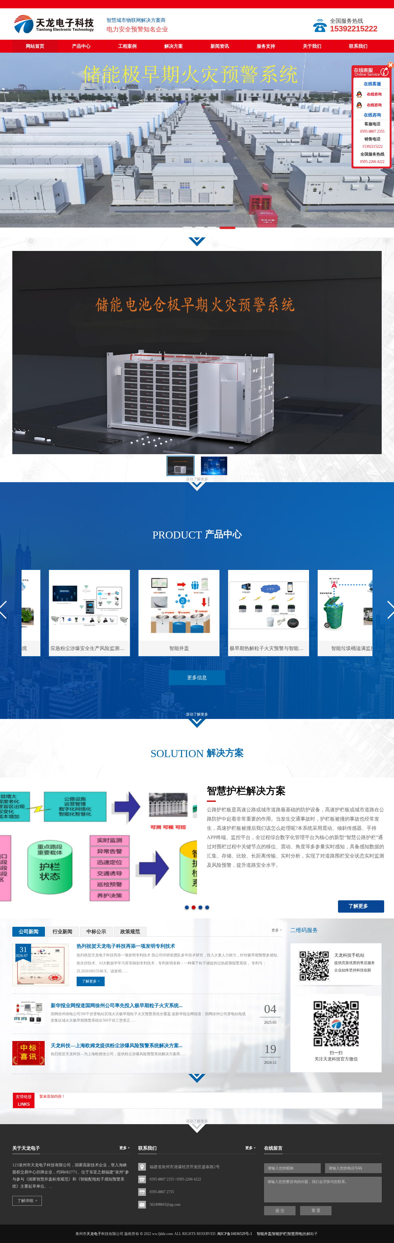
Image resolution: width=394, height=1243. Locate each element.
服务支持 (266, 46)
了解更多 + (91, 981)
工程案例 (127, 46)
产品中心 (81, 46)
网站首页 (35, 46)
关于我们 (312, 46)
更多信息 (197, 677)
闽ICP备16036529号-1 (234, 1234)
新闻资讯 (220, 46)
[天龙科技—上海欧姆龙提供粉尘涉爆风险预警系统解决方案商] (28, 1064)
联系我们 (358, 46)
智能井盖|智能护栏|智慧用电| (280, 1234)
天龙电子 (93, 1234)
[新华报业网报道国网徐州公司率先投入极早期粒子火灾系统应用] (28, 1024)
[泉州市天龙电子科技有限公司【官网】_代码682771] (54, 34)
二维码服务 (304, 930)
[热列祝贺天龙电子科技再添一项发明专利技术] (40, 985)
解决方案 (173, 46)
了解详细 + (27, 1200)
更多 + (276, 930)
